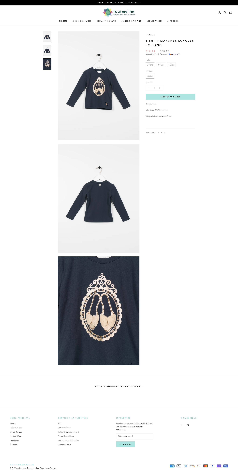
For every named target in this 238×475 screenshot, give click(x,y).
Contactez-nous (64, 445)
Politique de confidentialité (68, 440)
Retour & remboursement (68, 432)
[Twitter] (161, 132)
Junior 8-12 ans (131, 21)
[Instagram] (188, 424)
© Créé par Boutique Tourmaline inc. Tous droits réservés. (33, 468)
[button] (170, 54)
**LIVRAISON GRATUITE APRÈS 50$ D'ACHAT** (119, 2)
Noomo (63, 21)
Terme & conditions (66, 436)
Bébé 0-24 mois (82, 21)
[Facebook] (158, 132)
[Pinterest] (164, 132)
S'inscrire (125, 444)
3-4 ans (161, 65)
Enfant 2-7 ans (106, 21)
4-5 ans (171, 65)
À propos (173, 21)
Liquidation (154, 21)
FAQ (59, 423)
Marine (150, 76)
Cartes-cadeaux (64, 428)
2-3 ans (150, 65)
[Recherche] (225, 12)
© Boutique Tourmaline (22, 465)
